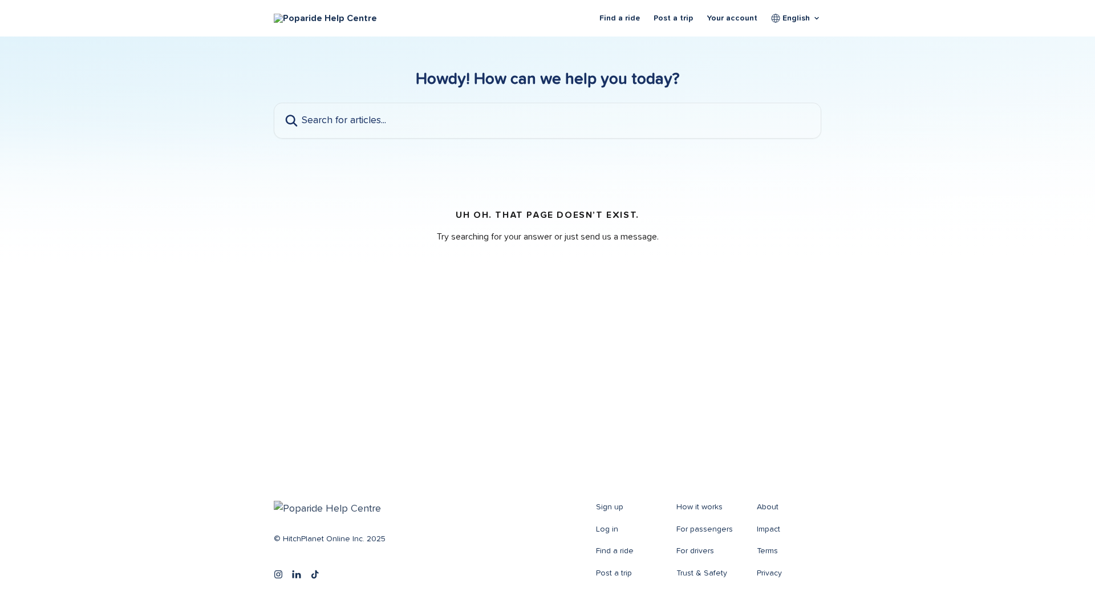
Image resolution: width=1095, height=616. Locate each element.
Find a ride (619, 18)
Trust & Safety (701, 573)
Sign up (609, 507)
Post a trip (673, 18)
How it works (699, 507)
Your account (732, 18)
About (767, 507)
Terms (767, 551)
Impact (768, 529)
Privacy (769, 573)
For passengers (704, 529)
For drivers (695, 551)
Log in (607, 529)
